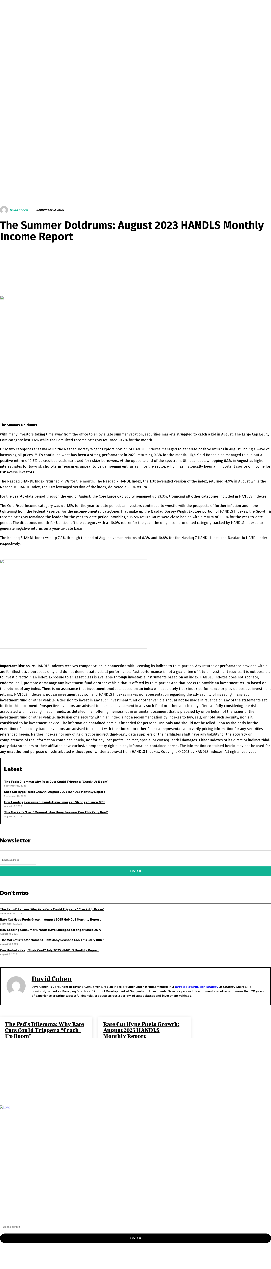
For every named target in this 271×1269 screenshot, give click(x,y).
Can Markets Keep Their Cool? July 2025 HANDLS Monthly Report (49, 950)
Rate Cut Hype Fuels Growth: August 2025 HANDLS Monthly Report (54, 791)
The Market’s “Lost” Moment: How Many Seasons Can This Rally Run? (56, 812)
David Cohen (19, 210)
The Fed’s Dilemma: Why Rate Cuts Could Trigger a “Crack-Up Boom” (56, 781)
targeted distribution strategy (196, 986)
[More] (133, 281)
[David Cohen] (4, 210)
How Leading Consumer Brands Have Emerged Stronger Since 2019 (54, 802)
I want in (135, 871)
